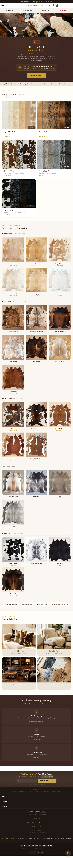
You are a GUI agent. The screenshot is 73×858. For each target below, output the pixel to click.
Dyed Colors (28, 604)
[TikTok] (38, 852)
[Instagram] (34, 852)
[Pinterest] (41, 852)
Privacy (49, 848)
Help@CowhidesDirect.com (37, 823)
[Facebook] (31, 852)
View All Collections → (9, 97)
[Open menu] (3, 5)
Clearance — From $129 (61, 604)
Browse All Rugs (35, 76)
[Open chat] (68, 853)
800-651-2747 (37, 819)
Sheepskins (45, 10)
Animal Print (43, 604)
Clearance (63, 10)
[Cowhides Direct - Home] (35, 5)
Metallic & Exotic (12, 604)
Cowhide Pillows (27, 10)
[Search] (49, 5)
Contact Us (37, 827)
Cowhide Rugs (9, 10)
